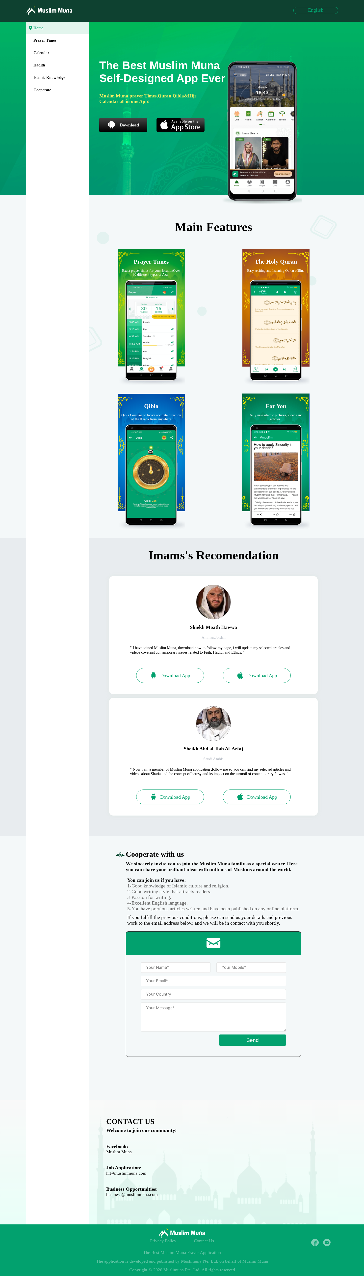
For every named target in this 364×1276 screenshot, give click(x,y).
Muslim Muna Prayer (179, 1252)
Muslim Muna (119, 1151)
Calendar (41, 53)
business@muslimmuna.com (132, 1194)
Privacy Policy (163, 1240)
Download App (175, 675)
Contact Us (204, 1240)
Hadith (39, 65)
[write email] (327, 1242)
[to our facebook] (315, 1242)
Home (38, 28)
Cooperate (42, 90)
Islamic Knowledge (49, 77)
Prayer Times (44, 40)
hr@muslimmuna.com (126, 1173)
